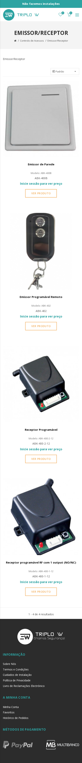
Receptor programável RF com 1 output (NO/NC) (41, 562)
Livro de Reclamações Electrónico (24, 686)
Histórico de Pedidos (15, 718)
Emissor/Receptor (57, 40)
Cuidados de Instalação (17, 675)
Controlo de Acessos (32, 40)
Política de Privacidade (17, 680)
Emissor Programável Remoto (41, 297)
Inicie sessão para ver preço (41, 183)
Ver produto (41, 193)
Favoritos (8, 712)
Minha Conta (11, 707)
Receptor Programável (41, 430)
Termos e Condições (16, 669)
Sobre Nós (9, 664)
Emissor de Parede (41, 164)
